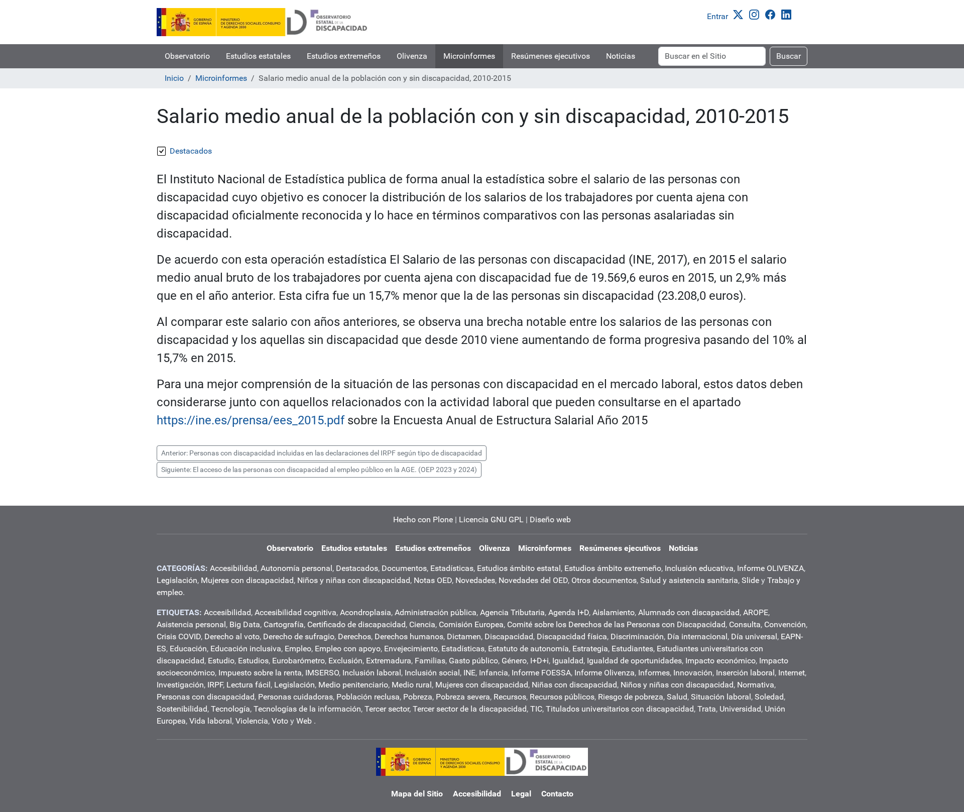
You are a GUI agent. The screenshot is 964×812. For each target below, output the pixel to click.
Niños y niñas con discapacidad (353, 580)
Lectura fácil (248, 684)
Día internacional (697, 636)
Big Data (244, 624)
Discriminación (637, 636)
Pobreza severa (463, 697)
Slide (750, 580)
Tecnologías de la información (307, 709)
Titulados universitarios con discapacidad (620, 709)
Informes (654, 672)
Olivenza (412, 56)
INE (469, 672)
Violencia (251, 721)
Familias (430, 660)
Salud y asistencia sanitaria (689, 580)
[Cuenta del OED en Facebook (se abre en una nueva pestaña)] (772, 14)
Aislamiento (613, 612)
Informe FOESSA (541, 672)
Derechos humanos (409, 636)
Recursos (510, 697)
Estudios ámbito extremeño (612, 568)
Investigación (180, 684)
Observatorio (187, 56)
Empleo (298, 648)
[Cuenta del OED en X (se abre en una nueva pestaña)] (740, 14)
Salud (677, 697)
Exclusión (345, 660)
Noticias (620, 56)
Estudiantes (632, 648)
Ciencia (422, 624)
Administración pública (435, 612)
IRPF (215, 684)
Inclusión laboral (371, 672)
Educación (188, 648)
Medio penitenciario (353, 684)
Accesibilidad (233, 568)
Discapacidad (509, 636)
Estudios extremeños (344, 56)
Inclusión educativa (699, 568)
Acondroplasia (365, 612)
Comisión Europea (471, 624)
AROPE (755, 612)
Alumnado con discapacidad (689, 612)
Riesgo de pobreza (630, 697)
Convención (785, 624)
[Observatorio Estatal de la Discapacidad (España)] (263, 22)
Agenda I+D (568, 612)
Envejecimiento (411, 648)
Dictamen (464, 636)
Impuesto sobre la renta (260, 672)
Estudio (221, 660)
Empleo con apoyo (348, 648)
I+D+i (539, 660)
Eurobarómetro (298, 660)
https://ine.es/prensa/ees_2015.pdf (250, 420)
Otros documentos (604, 580)
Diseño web (550, 519)
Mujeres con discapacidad (247, 580)
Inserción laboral (745, 672)
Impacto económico (720, 660)
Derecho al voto (232, 636)
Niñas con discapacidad (574, 684)
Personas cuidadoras (295, 697)
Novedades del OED (533, 580)
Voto (280, 721)
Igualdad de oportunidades (634, 660)
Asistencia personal (191, 624)
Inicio (174, 78)
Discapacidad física (572, 636)
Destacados (357, 568)
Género (514, 660)
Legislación (177, 580)
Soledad (769, 697)
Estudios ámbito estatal (519, 568)
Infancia (493, 672)
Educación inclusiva (245, 648)
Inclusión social (432, 672)
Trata (706, 709)
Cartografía (284, 624)
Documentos (404, 568)
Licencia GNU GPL (491, 519)
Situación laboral (721, 697)
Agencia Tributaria (512, 612)
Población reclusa (368, 697)
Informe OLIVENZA (770, 568)
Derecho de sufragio (298, 636)
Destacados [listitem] (191, 151)
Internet (791, 672)
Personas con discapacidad (206, 697)
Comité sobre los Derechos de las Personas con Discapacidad (616, 624)
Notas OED (433, 580)
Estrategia (590, 648)
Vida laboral (210, 721)
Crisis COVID (179, 636)
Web (304, 721)
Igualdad (567, 660)
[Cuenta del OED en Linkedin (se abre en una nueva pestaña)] (788, 14)
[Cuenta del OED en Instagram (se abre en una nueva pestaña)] (756, 14)
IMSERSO (322, 672)
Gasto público (473, 660)
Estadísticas (451, 568)
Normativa (755, 684)
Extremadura (388, 660)
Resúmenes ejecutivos (550, 56)
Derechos (354, 636)
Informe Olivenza (604, 672)
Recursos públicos (562, 697)
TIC (536, 709)
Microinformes (469, 56)
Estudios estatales (258, 56)
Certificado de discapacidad (356, 624)
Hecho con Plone (423, 519)
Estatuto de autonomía (528, 648)
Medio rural (412, 684)
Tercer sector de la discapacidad (470, 709)
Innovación (692, 672)
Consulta (745, 624)
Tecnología (230, 709)
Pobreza (417, 697)
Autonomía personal (296, 568)
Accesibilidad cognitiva (295, 612)
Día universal (754, 636)
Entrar (717, 16)
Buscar (788, 56)
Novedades (475, 580)
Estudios (253, 660)
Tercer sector (387, 709)
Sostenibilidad (182, 709)
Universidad (740, 709)
